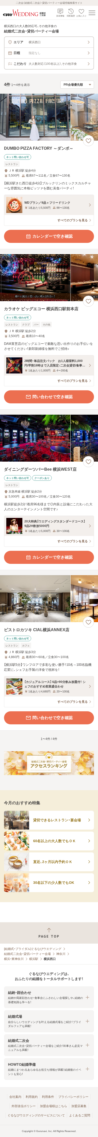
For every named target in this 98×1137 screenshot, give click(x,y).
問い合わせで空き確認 (52, 397)
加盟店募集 (78, 1106)
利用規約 (32, 1097)
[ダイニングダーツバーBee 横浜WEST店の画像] (49, 438)
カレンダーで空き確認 (52, 236)
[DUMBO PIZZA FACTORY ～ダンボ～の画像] (49, 117)
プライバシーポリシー (73, 1097)
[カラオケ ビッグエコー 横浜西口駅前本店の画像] (49, 277)
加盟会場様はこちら (53, 1106)
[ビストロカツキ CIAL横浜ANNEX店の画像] (49, 598)
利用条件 (48, 1097)
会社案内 (15, 1097)
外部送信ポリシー (24, 1106)
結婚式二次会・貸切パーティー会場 (27, 954)
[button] (49, 997)
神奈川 (60, 954)
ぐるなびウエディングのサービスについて (36, 1115)
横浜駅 (33, 959)
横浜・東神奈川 (14, 959)
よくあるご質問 (79, 1115)
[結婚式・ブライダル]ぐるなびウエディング (32, 949)
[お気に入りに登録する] (88, 140)
